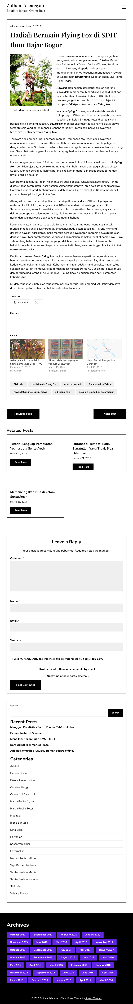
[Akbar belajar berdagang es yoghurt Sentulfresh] (65, 349)
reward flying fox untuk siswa (30, 392)
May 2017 (85, 950)
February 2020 (69, 934)
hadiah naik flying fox (44, 384)
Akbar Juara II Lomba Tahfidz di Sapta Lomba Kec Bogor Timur (27, 362)
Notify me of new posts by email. (68, 676)
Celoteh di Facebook (23, 794)
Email (14, 621)
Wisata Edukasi (19, 893)
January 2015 (63, 980)
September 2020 (43, 934)
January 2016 (103, 965)
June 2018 (41, 942)
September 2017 (43, 950)
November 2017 (104, 942)
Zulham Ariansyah (25, 5)
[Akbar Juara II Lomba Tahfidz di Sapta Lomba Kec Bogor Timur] (27, 349)
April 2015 (108, 972)
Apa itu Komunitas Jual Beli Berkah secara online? (42, 751)
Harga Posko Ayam (22, 801)
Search (14, 705)
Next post (110, 414)
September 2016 (43, 957)
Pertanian (16, 837)
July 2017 (66, 950)
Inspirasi (15, 816)
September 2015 (45, 972)
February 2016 (79, 965)
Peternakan (17, 851)
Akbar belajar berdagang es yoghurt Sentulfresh (63, 362)
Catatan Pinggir (19, 787)
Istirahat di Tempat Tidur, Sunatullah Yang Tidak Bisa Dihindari (93, 448)
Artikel (14, 766)
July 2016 (88, 957)
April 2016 (35, 965)
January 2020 (92, 934)
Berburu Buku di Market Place (29, 745)
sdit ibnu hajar (63, 392)
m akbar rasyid (72, 384)
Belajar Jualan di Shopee (26, 733)
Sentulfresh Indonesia (24, 879)
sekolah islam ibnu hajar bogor (96, 392)
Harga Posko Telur (21, 808)
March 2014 (106, 980)
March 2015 (16, 980)
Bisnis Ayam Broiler (22, 780)
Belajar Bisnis (18, 773)
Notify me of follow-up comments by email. (68, 669)
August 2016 (68, 957)
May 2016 (15, 965)
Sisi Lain (18, 384)
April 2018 (81, 942)
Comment (17, 558)
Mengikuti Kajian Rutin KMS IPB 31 (32, 739)
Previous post (23, 414)
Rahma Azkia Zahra (100, 384)
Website (15, 640)
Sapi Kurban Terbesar (23, 865)
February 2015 (40, 980)
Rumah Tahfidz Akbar (23, 858)
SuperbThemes (93, 998)
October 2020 (17, 934)
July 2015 (68, 972)
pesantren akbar (20, 844)
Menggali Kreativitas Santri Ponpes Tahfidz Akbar (42, 727)
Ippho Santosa (19, 823)
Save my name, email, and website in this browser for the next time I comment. (58, 658)
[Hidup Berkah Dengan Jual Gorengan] (104, 349)
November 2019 (19, 942)
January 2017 (106, 950)
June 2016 (108, 957)
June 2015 (88, 972)
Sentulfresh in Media (23, 872)
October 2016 (17, 957)
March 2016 (56, 965)
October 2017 (17, 950)
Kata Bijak (16, 830)
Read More (21, 462)
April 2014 (85, 980)
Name (15, 601)
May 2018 (61, 942)
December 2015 (19, 972)
